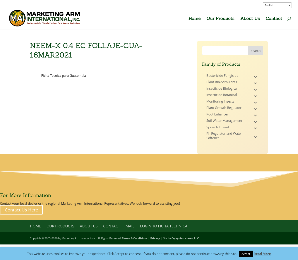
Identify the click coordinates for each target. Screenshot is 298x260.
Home (194, 19)
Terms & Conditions (134, 238)
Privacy (155, 238)
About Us (250, 19)
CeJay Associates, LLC (185, 238)
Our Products (221, 19)
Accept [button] (245, 254)
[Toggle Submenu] (255, 76)
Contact (274, 19)
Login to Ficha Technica (163, 226)
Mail (130, 226)
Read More (262, 253)
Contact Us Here (21, 210)
